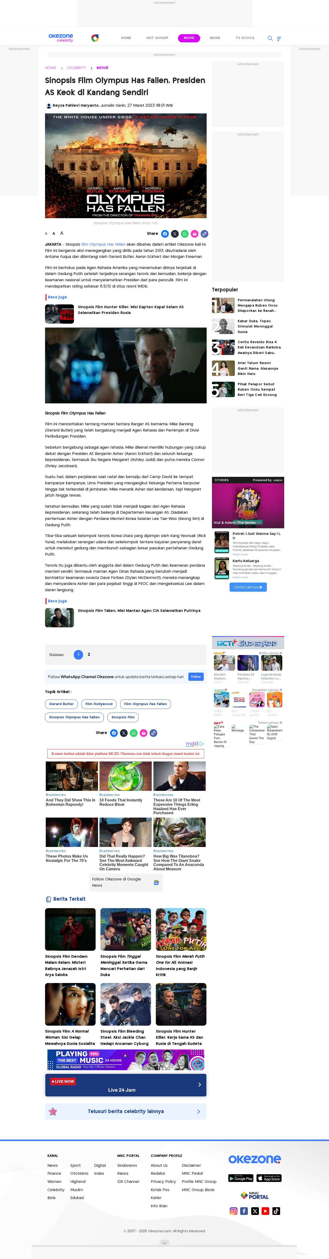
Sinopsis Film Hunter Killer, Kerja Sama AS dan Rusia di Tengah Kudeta (179, 1038)
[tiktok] (276, 1211)
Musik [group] (215, 38)
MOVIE (102, 68)
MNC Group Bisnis (198, 1190)
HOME (50, 68)
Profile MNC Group (199, 1182)
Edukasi (77, 1198)
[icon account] (49, 106)
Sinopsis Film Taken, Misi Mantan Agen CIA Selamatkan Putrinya (139, 611)
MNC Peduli (192, 1173)
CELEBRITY (76, 68)
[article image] (223, 305)
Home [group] (126, 38)
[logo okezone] (255, 1159)
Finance (54, 1173)
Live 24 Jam (122, 1090)
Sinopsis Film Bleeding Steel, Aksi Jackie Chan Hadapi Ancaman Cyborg (124, 1038)
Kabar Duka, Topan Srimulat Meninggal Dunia (255, 327)
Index (99, 1173)
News (52, 1165)
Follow (196, 676)
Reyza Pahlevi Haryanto (76, 105)
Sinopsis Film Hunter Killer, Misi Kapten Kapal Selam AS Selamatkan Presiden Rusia (131, 310)
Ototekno (79, 1173)
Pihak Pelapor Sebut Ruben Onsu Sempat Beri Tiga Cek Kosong (257, 390)
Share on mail (195, 234)
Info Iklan (159, 1206)
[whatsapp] (185, 234)
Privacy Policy (163, 1182)
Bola (51, 1198)
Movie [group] (189, 38)
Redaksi (158, 1173)
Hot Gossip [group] (157, 38)
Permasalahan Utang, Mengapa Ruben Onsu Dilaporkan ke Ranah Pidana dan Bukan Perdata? (258, 306)
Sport (75, 1165)
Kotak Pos (160, 1190)
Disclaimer (191, 1165)
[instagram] (233, 1211)
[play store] (240, 1178)
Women (54, 1182)
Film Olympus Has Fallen (145, 704)
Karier (156, 1198)
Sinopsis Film (123, 717)
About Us (159, 1165)
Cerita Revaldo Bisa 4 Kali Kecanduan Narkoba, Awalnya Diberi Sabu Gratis (260, 348)
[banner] (125, 1069)
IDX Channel (128, 1182)
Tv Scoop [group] (245, 38)
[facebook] (244, 1211)
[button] (253, 38)
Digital (100, 1165)
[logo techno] (60, 38)
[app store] (269, 1178)
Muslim (76, 1190)
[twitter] (255, 1211)
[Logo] (95, 38)
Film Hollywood (99, 704)
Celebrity (56, 1190)
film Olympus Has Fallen (103, 244)
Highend (78, 1182)
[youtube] (266, 1211)
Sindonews (127, 1165)
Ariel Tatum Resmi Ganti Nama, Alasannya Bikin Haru (258, 368)
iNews (122, 1173)
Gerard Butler (61, 704)
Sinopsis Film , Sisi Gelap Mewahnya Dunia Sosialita (70, 1038)
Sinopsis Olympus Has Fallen (74, 717)
